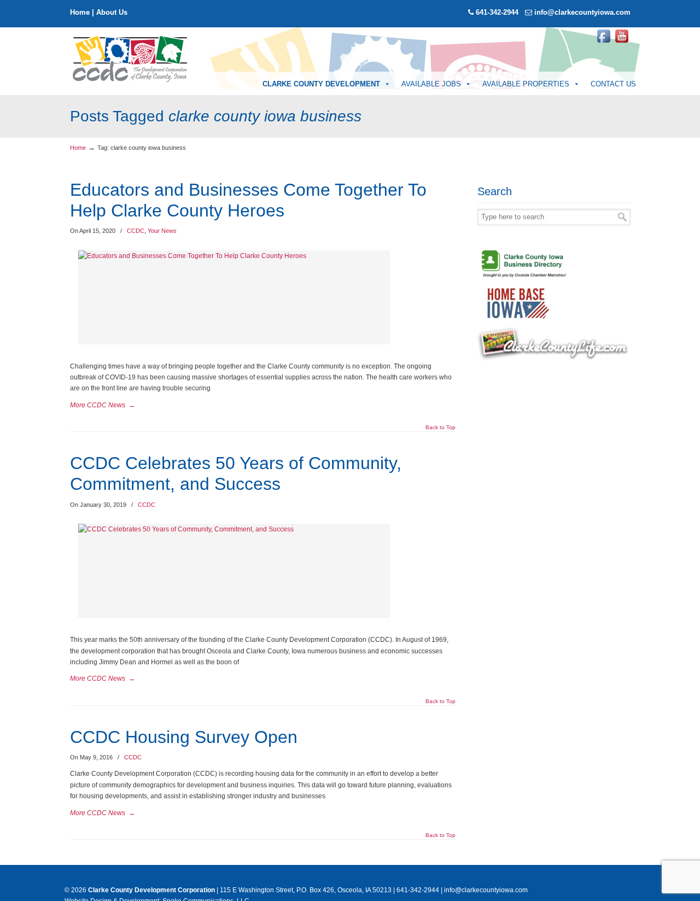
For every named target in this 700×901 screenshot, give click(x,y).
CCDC (135, 230)
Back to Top (440, 427)
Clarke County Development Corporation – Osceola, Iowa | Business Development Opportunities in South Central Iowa (130, 58)
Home (80, 12)
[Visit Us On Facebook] (603, 42)
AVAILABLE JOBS (431, 84)
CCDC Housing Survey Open (184, 737)
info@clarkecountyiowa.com (582, 12)
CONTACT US (613, 84)
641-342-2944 (497, 12)
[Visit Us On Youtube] (621, 42)
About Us (111, 12)
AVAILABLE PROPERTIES (525, 84)
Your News (162, 230)
